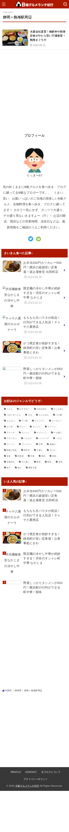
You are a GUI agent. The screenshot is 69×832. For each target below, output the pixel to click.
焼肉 (43, 456)
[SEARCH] (65, 4)
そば (30, 415)
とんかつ (11, 421)
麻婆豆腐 (32, 467)
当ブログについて (50, 772)
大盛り (40, 450)
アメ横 (25, 421)
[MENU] (4, 4)
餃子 (9, 467)
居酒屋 (20, 456)
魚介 (19, 467)
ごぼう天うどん (14, 415)
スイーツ (51, 427)
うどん (10, 409)
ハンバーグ (44, 438)
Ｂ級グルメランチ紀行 (27, 785)
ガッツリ (36, 427)
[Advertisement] (34, 89)
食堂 (60, 462)
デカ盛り (58, 432)
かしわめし (59, 409)
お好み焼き (42, 409)
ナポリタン (12, 438)
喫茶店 (27, 450)
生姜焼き (11, 462)
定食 (9, 456)
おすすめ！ (24, 409)
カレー (22, 427)
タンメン (26, 432)
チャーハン (42, 432)
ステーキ (11, 432)
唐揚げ (53, 444)
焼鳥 (54, 456)
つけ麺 (59, 415)
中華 (41, 444)
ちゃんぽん (44, 415)
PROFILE (16, 772)
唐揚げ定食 (12, 450)
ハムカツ (28, 438)
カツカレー (57, 421)
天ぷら (53, 450)
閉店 (49, 462)
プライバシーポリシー (35, 779)
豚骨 (39, 462)
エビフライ (39, 421)
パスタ (59, 438)
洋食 (32, 456)
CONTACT (31, 772)
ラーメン (11, 444)
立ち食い (26, 462)
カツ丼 (10, 427)
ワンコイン (27, 444)
